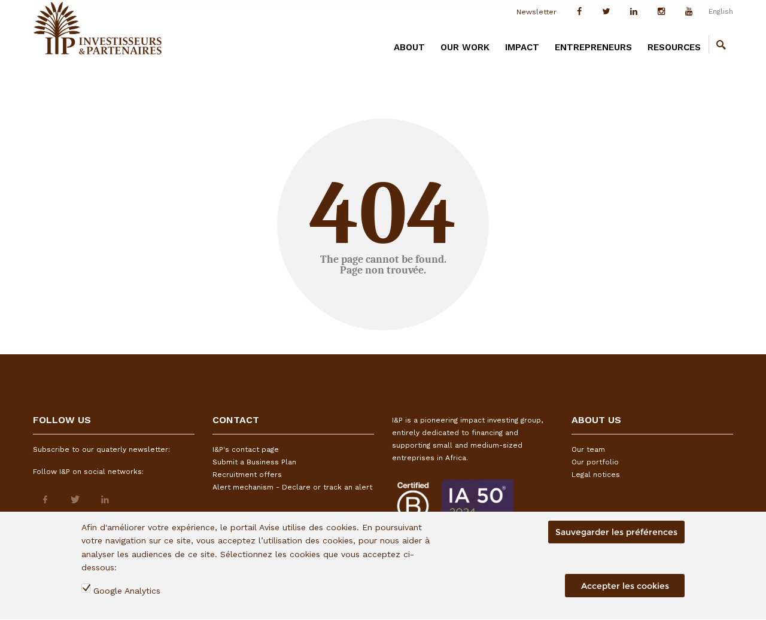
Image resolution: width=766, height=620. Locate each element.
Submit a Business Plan (254, 462)
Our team (588, 449)
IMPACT (522, 47)
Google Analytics (126, 590)
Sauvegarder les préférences (616, 532)
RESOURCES (674, 47)
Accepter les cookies (625, 586)
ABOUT (409, 47)
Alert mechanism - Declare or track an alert (292, 487)
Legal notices (596, 474)
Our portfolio (595, 462)
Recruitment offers (247, 474)
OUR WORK (465, 47)
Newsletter (536, 12)
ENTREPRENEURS (593, 47)
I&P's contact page (245, 449)
